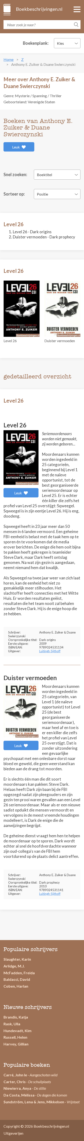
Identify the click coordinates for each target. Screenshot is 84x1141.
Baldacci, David (17, 979)
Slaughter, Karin (17, 959)
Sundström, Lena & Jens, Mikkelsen (34, 1102)
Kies (60, 43)
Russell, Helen (15, 1037)
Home (9, 59)
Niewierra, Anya (17, 1088)
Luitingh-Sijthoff (49, 651)
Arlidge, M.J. (14, 966)
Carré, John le (15, 1075)
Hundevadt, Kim (18, 1030)
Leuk (16, 147)
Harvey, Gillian (16, 1044)
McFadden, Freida (19, 973)
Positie (42, 194)
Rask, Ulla (12, 1024)
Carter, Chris (15, 1081)
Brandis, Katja (16, 1017)
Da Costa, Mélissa (19, 1095)
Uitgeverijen (13, 1133)
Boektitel (44, 174)
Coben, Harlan (16, 986)
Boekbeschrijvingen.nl (39, 9)
